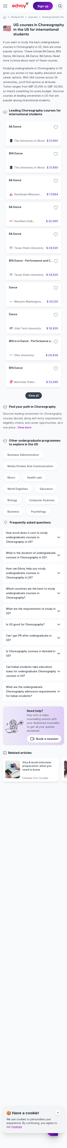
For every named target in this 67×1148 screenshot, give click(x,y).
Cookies (16, 1126)
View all (33, 395)
